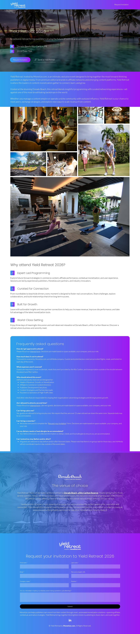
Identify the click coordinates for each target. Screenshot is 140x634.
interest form (35, 351)
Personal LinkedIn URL (78, 572)
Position (74, 581)
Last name (75, 563)
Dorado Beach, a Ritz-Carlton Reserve (81, 493)
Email (22, 572)
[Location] (12, 46)
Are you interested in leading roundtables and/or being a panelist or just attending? (46, 591)
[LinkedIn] (70, 620)
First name (23, 563)
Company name (25, 581)
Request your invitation (57, 423)
